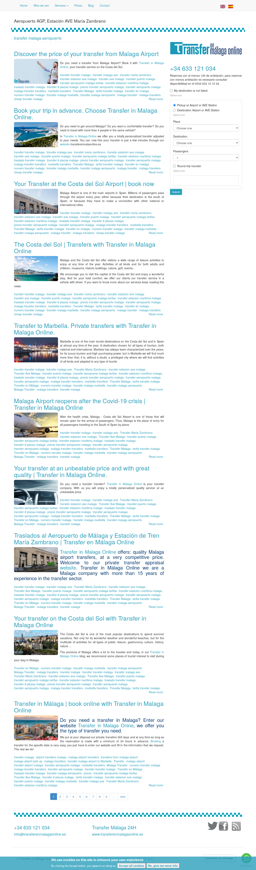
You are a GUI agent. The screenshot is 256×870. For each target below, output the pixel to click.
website (65, 144)
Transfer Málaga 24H (114, 827)
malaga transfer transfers (30, 91)
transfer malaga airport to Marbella (90, 761)
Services (60, 5)
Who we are (41, 5)
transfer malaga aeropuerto (97, 95)
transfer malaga (70, 389)
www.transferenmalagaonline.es (117, 834)
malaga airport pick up (28, 761)
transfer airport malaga (28, 765)
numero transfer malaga (29, 95)
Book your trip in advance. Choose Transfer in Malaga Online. (85, 113)
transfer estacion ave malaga (78, 79)
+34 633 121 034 (32, 827)
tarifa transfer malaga (109, 91)
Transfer (119, 761)
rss (236, 827)
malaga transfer (127, 95)
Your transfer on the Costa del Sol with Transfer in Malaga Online (80, 621)
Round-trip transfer (189, 166)
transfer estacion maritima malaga (127, 83)
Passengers (180, 151)
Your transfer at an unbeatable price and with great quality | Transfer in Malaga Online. (81, 471)
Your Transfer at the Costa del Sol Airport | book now (84, 183)
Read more (156, 99)
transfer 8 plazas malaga (62, 87)
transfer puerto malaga (140, 79)
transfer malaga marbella (62, 95)
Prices (78, 5)
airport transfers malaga (51, 757)
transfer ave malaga (111, 79)
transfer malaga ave (105, 75)
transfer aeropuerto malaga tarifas (81, 83)
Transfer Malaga (83, 91)
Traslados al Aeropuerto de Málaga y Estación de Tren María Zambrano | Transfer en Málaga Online (86, 538)
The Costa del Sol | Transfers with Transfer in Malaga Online (84, 247)
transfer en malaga (137, 91)
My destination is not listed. (191, 90)
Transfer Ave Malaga (27, 373)
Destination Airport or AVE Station (198, 110)
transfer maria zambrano (135, 75)
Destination (180, 136)
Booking (156, 741)
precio (88, 773)
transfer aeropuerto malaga (143, 87)
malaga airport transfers (83, 757)
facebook (224, 827)
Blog (91, 5)
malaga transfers (150, 95)
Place (176, 122)
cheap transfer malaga (28, 99)
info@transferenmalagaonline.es (40, 834)
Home (24, 5)
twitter (212, 827)
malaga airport (135, 761)
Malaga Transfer (24, 389)
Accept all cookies (131, 866)
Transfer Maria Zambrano (90, 369)
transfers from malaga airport (119, 757)
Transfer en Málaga (26, 385)
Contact (105, 5)
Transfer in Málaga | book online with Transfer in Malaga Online (89, 706)
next (122, 797)
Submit (176, 192)
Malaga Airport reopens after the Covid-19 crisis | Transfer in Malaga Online (79, 404)
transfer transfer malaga (75, 75)
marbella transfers (59, 91)
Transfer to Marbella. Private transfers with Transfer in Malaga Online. (85, 328)
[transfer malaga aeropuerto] (222, 6)
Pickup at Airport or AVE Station (197, 105)
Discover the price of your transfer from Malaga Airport (86, 53)
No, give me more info (163, 866)
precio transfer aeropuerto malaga (102, 87)
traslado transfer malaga (29, 87)
